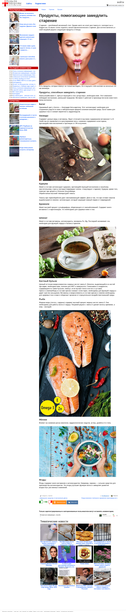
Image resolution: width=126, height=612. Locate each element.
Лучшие (59, 9)
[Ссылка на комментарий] (40, 516)
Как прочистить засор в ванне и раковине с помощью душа (49, 543)
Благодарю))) (17, 82)
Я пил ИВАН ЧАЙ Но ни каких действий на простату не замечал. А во (35, 80)
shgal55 (104, 514)
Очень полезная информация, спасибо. (26, 71)
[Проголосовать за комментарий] (114, 516)
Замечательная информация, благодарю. (26, 75)
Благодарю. (16, 93)
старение (50, 495)
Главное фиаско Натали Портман (49, 564)
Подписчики (40, 4)
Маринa (115, 495)
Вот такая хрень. (18, 92)
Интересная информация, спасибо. (24, 73)
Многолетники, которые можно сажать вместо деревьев (102, 565)
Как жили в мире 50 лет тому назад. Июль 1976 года (49, 587)
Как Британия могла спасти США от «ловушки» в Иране (67, 543)
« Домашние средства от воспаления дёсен (53, 498)
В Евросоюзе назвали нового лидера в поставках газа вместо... (102, 587)
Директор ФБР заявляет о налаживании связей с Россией (84, 587)
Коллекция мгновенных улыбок (66, 586)
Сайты (29, 4)
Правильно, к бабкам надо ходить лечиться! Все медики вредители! (35, 86)
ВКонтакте (74, 502)
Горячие (51, 9)
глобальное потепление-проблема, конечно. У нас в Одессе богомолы (36, 77)
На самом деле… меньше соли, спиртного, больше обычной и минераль (36, 95)
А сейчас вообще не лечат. (21, 78)
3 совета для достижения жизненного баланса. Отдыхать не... (66, 565)
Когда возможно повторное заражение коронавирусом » (100, 498)
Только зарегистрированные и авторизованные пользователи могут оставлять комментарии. (76, 511)
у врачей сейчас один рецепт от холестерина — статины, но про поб (35, 90)
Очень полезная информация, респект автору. (28, 88)
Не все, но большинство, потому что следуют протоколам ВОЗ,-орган (35, 84)
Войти (120, 2)
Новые (44, 9)
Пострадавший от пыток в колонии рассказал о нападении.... (102, 543)
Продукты (44, 495)
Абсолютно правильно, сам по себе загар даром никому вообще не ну (35, 97)
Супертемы (14, 101)
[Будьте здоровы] (11, 6)
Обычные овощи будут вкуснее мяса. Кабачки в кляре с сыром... (84, 543)
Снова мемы (84, 563)
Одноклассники (61, 502)
